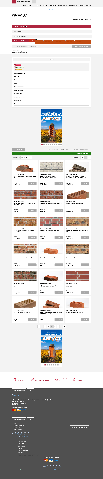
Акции (16, 423)
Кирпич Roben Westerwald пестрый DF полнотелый (50, 231)
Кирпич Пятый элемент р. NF (47, 257)
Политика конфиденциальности (29, 455)
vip (32, 40)
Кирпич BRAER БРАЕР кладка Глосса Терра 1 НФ (25, 177)
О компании (43, 5)
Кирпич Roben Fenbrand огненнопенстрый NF (24, 285)
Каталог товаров (19, 390)
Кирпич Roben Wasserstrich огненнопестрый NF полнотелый (25, 204)
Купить (33, 183)
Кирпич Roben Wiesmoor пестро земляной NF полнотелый (77, 258)
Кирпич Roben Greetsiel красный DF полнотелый (75, 285)
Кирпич (18, 50)
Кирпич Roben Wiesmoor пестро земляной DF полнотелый (77, 231)
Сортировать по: (16, 157)
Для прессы (58, 5)
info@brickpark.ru (21, 403)
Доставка (81, 5)
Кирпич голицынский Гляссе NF (22, 312)
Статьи (65, 5)
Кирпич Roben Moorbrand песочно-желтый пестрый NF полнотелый (25, 231)
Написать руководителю (20, 36)
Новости (51, 5)
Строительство (18, 430)
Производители (19, 425)
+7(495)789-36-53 (19, 401)
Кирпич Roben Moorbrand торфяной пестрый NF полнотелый (23, 258)
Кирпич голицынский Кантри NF (74, 203)
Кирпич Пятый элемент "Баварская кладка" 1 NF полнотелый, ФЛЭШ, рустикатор (51, 285)
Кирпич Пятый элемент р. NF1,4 (74, 312)
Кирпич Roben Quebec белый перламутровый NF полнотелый (48, 177)
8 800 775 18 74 (26, 5)
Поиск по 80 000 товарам (81, 46)
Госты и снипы (73, 5)
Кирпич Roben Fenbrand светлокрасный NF (51, 203)
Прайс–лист (17, 427)
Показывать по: (76, 157)
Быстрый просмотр (25, 170)
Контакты (88, 5)
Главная (14, 50)
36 (64, 327)
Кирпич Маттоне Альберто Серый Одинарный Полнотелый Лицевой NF (76, 177)
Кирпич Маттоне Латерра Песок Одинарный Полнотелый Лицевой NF (51, 313)
